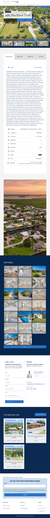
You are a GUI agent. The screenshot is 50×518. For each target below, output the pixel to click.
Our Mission (23, 505)
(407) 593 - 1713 (43, 508)
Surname (7, 379)
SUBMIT (25, 494)
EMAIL (6, 392)
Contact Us (40, 505)
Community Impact (24, 508)
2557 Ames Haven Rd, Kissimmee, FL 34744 (14, 463)
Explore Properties (6, 505)
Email (5, 483)
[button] (45, 7)
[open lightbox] (7, 43)
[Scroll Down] (14, 425)
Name (6, 372)
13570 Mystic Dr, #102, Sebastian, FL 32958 (14, 437)
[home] (15, 2)
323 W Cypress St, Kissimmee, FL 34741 (36, 437)
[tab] (9, 57)
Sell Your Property (6, 508)
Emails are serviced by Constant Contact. (21, 491)
